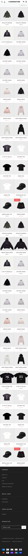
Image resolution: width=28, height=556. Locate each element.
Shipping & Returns (8, 483)
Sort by (23, 5)
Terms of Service (7, 486)
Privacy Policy (6, 541)
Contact (4, 477)
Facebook (5, 499)
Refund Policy (19, 538)
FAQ (3, 480)
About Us (4, 474)
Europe (4, 514)
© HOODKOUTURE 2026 (8, 538)
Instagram (5, 502)
